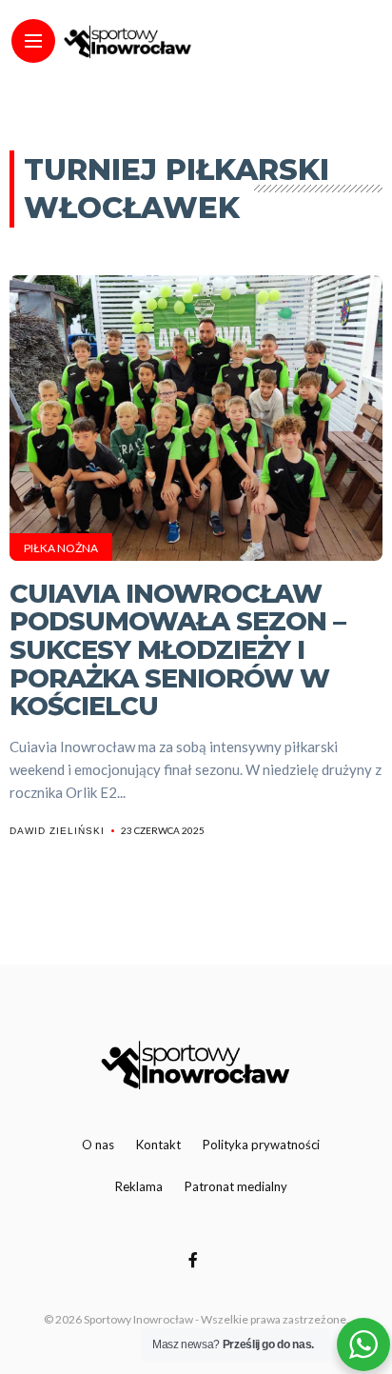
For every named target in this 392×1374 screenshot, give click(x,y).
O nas (98, 1144)
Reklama (139, 1186)
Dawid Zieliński (57, 831)
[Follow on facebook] (196, 1259)
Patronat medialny (236, 1186)
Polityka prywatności (261, 1144)
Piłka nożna (61, 548)
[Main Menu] (33, 41)
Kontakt (158, 1144)
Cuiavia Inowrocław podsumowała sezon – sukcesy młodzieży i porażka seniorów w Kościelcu (177, 650)
